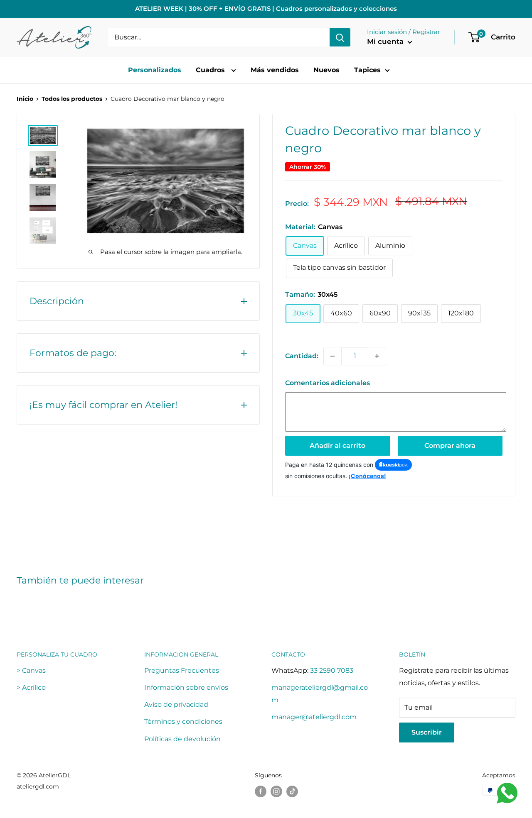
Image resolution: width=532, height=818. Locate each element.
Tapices (367, 70)
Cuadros (211, 70)
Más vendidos (275, 70)
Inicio (25, 99)
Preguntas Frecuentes (181, 670)
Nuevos (326, 70)
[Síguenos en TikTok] (292, 791)
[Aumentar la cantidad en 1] (377, 356)
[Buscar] (340, 37)
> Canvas (31, 670)
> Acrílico (31, 687)
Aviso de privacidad (176, 704)
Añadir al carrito (337, 445)
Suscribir (426, 732)
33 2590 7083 (331, 670)
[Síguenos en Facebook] (260, 791)
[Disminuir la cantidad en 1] (332, 356)
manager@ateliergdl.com (314, 717)
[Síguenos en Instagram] (276, 791)
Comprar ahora (449, 445)
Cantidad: (301, 356)
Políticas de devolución (182, 739)
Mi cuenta (386, 41)
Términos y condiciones (183, 721)
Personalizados (154, 70)
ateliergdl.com (38, 786)
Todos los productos (72, 99)
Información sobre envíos (186, 687)
